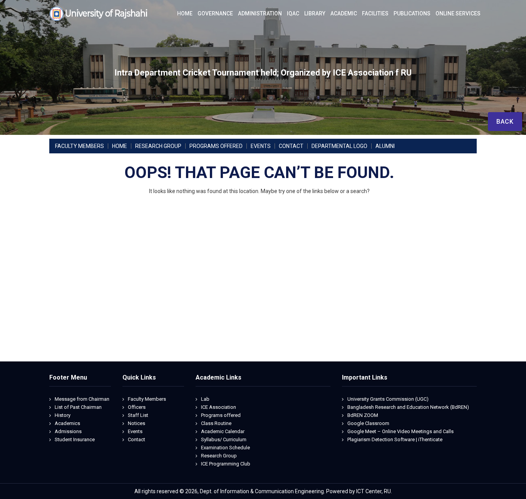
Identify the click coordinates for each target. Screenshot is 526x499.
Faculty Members (147, 399)
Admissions (68, 431)
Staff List (138, 415)
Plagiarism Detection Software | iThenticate (394, 439)
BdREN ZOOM (362, 415)
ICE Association (218, 407)
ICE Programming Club (225, 464)
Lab (205, 399)
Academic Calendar (223, 431)
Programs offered (221, 415)
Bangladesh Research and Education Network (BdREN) (408, 407)
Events (135, 431)
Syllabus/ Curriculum (223, 439)
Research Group (219, 456)
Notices (136, 423)
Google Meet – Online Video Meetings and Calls (400, 431)
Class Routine (216, 423)
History (62, 415)
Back (505, 121)
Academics (67, 423)
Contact (136, 439)
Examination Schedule (225, 447)
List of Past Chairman (78, 407)
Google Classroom (368, 423)
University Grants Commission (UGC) (388, 399)
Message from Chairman (82, 399)
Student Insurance (75, 439)
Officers (137, 407)
